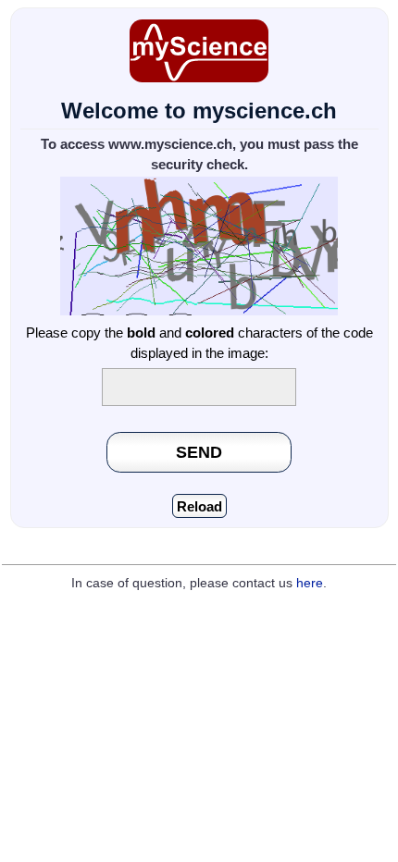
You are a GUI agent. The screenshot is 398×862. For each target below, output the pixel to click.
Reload (199, 506)
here (309, 583)
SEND (199, 452)
